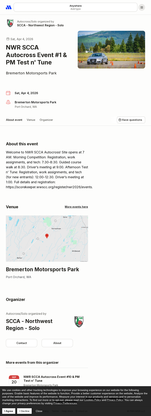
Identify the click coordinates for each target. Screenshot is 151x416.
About (57, 343)
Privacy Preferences (65, 403)
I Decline (24, 411)
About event (14, 120)
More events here (76, 206)
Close (39, 411)
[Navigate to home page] (9, 7)
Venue (31, 120)
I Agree (8, 411)
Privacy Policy (115, 399)
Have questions (132, 119)
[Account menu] (141, 7)
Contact (21, 343)
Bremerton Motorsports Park (31, 73)
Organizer (46, 120)
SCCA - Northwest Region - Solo (40, 25)
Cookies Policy (92, 399)
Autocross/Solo (27, 21)
